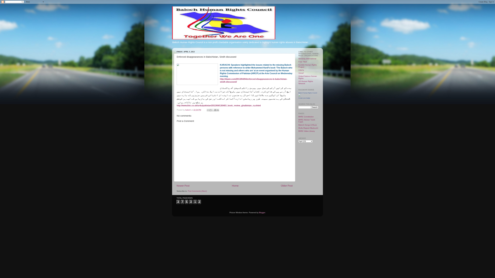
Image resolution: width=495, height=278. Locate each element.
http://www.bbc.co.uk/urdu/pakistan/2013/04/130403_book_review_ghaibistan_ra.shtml (219, 105)
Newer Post (183, 185)
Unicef (301, 73)
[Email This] (208, 110)
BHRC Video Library (306, 131)
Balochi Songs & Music (307, 125)
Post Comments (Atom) (197, 191)
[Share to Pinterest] (218, 110)
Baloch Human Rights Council (307, 93)
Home (235, 185)
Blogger (262, 213)
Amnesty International (307, 59)
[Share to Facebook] (215, 110)
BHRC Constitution (306, 117)
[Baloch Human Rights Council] (299, 96)
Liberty (301, 70)
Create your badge (304, 98)
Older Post (287, 185)
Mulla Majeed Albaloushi (308, 128)
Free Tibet (302, 62)
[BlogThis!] (210, 110)
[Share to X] (213, 110)
